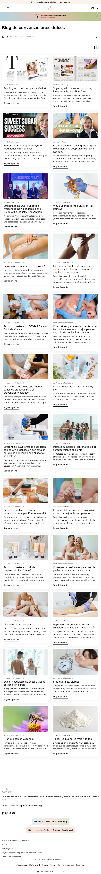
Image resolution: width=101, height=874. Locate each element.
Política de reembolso (11, 857)
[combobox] (50, 871)
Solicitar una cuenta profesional (15, 840)
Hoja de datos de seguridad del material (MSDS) (22, 853)
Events (5, 844)
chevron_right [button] (96, 16)
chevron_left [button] (4, 16)
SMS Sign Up (7, 848)
